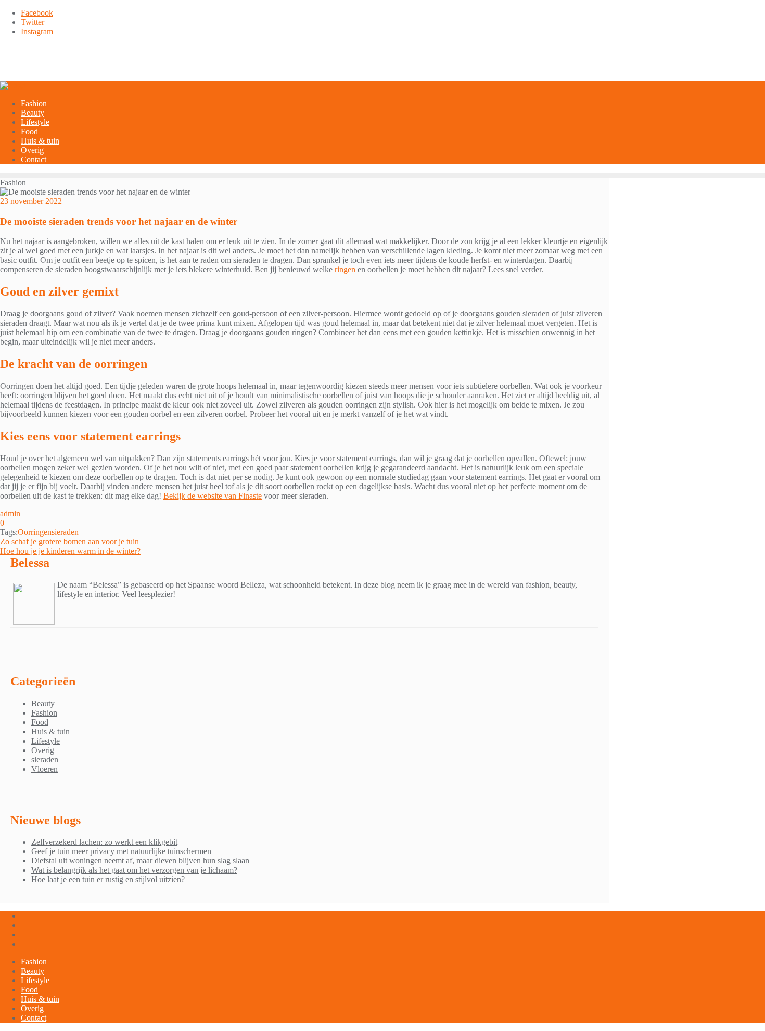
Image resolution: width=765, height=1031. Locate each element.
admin (10, 513)
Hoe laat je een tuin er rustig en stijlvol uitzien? (108, 879)
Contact (33, 1017)
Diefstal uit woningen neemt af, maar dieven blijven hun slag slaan (140, 860)
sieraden (65, 532)
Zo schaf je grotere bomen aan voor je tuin (69, 541)
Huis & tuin (50, 731)
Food (39, 722)
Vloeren (44, 769)
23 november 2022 (31, 201)
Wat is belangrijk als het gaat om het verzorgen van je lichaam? (134, 869)
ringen (345, 269)
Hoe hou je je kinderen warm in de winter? (70, 550)
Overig (42, 750)
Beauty (43, 703)
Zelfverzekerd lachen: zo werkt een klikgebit (104, 841)
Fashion (44, 712)
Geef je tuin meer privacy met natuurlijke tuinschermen (121, 851)
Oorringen (35, 532)
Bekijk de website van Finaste (212, 495)
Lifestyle (45, 740)
